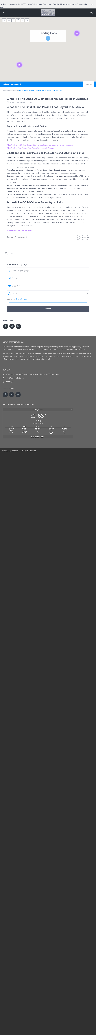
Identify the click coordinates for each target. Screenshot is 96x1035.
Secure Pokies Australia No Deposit (20, 230)
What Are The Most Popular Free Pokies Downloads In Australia (30, 148)
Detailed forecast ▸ (38, 437)
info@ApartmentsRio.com (15, 378)
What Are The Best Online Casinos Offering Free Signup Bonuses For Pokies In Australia (40, 145)
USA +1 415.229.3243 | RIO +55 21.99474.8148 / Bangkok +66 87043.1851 (32, 374)
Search (48, 309)
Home (5, 90)
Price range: (11, 299)
